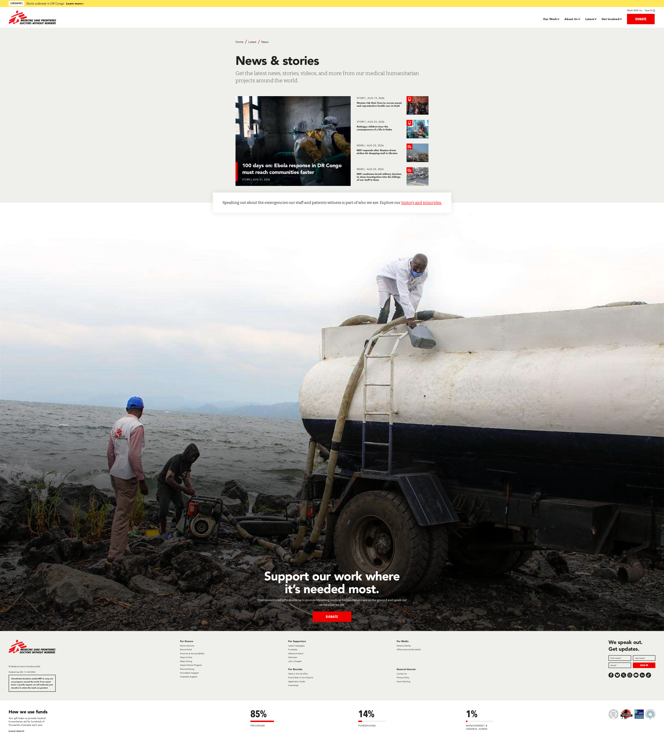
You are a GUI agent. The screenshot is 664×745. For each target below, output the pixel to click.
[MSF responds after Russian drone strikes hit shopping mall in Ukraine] (392, 153)
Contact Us (402, 673)
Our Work (550, 19)
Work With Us (634, 10)
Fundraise (292, 649)
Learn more (74, 3)
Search (648, 10)
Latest (589, 19)
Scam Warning (403, 681)
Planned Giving (187, 669)
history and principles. (421, 202)
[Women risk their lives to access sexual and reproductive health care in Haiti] (392, 105)
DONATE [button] (640, 19)
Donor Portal (186, 649)
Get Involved (610, 19)
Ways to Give (186, 657)
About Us (571, 19)
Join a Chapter (295, 661)
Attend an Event (295, 653)
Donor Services (187, 645)
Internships (293, 685)
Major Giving (186, 661)
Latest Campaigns (296, 645)
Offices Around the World (409, 649)
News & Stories (404, 645)
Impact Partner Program (191, 665)
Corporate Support (188, 676)
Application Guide (296, 681)
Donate (332, 616)
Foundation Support (189, 673)
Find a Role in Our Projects (300, 677)
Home (239, 42)
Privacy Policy (403, 677)
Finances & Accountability (192, 653)
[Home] (89, 17)
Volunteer (292, 657)
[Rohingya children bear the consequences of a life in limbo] (392, 129)
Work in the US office (298, 673)
